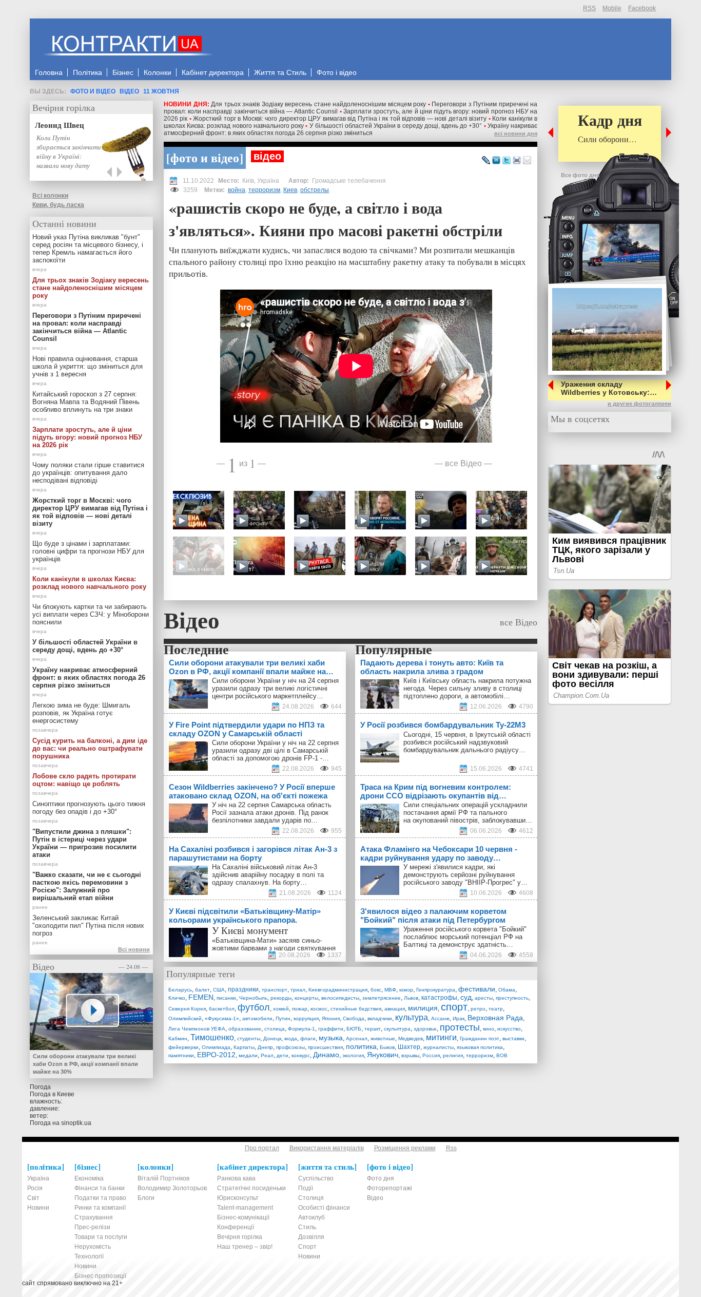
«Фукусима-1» (222, 1018)
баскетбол (222, 1009)
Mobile (611, 8)
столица (274, 1029)
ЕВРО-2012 (216, 1055)
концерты (306, 998)
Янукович (382, 1055)
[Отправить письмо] (527, 160)
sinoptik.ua (76, 1123)
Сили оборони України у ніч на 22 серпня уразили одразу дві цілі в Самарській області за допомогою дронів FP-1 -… (275, 750)
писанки (226, 998)
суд (466, 997)
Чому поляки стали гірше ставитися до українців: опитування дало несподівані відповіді (88, 472)
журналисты (438, 1047)
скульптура (397, 1029)
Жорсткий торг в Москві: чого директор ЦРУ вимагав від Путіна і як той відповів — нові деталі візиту (339, 118)
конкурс (300, 1055)
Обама (506, 990)
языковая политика (480, 1047)
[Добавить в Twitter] (506, 160)
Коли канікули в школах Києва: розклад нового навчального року (89, 582)
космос (318, 1009)
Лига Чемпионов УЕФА (196, 1029)
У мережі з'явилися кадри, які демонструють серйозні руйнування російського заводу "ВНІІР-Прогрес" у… (465, 874)
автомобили (257, 1018)
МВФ (390, 990)
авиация (394, 1009)
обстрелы (314, 190)
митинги (441, 1037)
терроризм (264, 190)
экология (353, 1055)
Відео (129, 91)
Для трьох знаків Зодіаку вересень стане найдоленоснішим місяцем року (318, 104)
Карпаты (244, 1047)
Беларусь (180, 990)
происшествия (325, 1047)
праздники (243, 989)
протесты (460, 1027)
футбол (254, 1007)
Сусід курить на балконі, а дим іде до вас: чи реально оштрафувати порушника (89, 748)
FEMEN (200, 997)
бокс (376, 990)
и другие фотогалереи (639, 403)
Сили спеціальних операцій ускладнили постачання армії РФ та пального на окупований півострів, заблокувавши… (467, 812)
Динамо (326, 1055)
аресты (484, 998)
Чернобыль (253, 998)
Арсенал (356, 1038)
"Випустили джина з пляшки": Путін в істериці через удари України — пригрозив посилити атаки (84, 843)
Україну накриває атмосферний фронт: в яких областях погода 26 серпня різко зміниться (350, 129)
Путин (283, 1018)
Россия (431, 1055)
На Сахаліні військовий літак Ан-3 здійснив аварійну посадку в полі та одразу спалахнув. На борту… (268, 874)
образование (244, 1029)
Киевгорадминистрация (337, 990)
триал (297, 990)
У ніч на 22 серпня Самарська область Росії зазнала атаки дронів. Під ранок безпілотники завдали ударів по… (272, 812)
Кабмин (177, 1038)
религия (453, 1055)
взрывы (410, 1055)
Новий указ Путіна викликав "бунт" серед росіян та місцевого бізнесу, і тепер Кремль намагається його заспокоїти (87, 248)
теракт (372, 1029)
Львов (411, 998)
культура (411, 1017)
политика (361, 1046)
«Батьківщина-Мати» (244, 940)
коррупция (306, 1018)
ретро (478, 1009)
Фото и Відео (92, 91)
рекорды (280, 998)
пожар (299, 1009)
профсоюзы (290, 1047)
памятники (181, 1055)
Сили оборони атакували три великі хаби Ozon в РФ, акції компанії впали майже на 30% (85, 1064)
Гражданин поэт (479, 1038)
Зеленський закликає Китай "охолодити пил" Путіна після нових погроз (88, 925)
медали (248, 1055)
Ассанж (440, 1018)
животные (383, 1038)
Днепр (265, 1047)
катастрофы (439, 997)
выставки (513, 1038)
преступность (512, 998)
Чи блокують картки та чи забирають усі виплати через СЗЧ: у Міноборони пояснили (90, 614)
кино (488, 1029)
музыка (331, 1038)
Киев (290, 190)
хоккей (281, 1009)
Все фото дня (580, 175)
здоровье (425, 1029)
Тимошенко (212, 1037)
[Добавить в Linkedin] (496, 160)
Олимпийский (185, 1018)
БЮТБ (353, 1029)
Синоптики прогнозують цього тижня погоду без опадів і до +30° (88, 807)
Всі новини (134, 949)
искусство (509, 1029)
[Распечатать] (517, 160)
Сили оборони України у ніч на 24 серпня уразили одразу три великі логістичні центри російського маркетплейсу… (275, 688)
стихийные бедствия (355, 1009)
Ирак (458, 1018)
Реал (267, 1055)
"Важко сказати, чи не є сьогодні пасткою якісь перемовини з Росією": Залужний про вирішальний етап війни (86, 886)
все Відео (463, 462)
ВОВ (502, 1055)
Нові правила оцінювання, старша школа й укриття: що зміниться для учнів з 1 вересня (87, 366)
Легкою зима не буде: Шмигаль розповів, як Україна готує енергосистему (81, 712)
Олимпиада (216, 1047)
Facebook (642, 8)
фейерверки (183, 1047)
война (236, 190)
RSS (589, 8)
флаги (308, 1038)
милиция (423, 1008)
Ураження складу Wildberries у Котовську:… (609, 388)
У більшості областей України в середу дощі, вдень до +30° (395, 125)
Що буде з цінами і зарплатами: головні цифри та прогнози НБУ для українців (88, 551)
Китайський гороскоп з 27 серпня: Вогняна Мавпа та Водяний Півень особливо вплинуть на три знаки (86, 401)
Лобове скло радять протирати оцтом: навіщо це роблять (84, 780)
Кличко (176, 998)
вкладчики (379, 1018)
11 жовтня (161, 91)
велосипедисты (340, 998)
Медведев (410, 1038)
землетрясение (381, 998)
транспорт (274, 990)
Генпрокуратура (435, 990)
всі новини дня (515, 133)
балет (202, 990)
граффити (330, 1029)
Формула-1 (301, 1029)
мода (290, 1038)
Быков (387, 1047)
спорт (454, 1007)
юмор (406, 990)
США (219, 990)
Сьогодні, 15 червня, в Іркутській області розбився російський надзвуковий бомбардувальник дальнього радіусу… (467, 742)
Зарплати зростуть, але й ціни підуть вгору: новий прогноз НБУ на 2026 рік (87, 437)
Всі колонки (50, 195)
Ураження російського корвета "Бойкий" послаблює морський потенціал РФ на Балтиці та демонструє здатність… (465, 936)
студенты (248, 1038)
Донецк (272, 1038)
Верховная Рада (495, 1018)
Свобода (353, 1018)
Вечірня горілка (63, 107)
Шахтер (409, 1047)
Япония (331, 1018)
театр (496, 1009)
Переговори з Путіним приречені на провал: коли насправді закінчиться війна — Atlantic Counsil (86, 327)
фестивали (476, 989)
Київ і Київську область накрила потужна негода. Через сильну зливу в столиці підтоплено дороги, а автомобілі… (467, 688)
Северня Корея (187, 1009)
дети (282, 1055)
